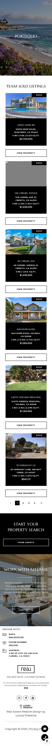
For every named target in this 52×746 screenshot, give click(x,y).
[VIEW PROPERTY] (26, 151)
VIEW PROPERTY (26, 153)
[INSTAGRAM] (19, 697)
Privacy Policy (38, 729)
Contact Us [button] (26, 610)
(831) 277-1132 (13, 645)
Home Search (26, 542)
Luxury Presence (26, 715)
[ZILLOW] (32, 697)
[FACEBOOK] (26, 697)
